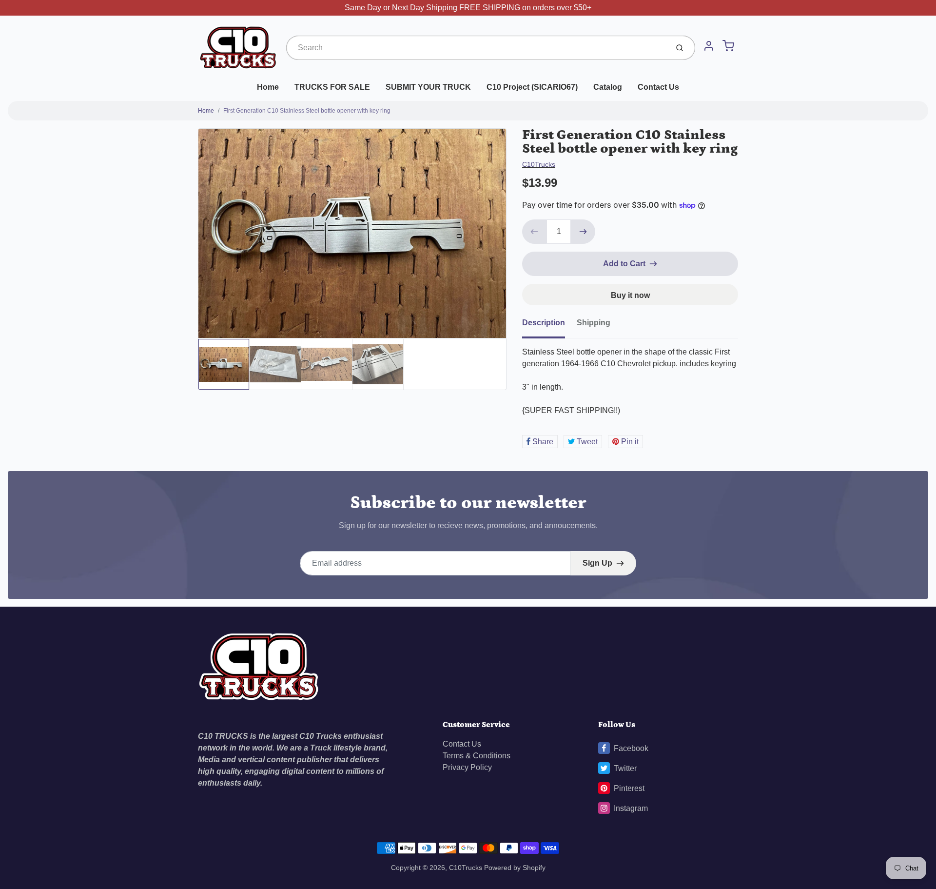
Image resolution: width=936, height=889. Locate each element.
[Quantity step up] (583, 231)
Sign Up (597, 563)
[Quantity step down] (534, 231)
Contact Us (658, 87)
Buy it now (630, 295)
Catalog (607, 87)
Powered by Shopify (515, 867)
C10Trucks (538, 164)
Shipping (593, 322)
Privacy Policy (467, 767)
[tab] (549, 325)
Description (543, 322)
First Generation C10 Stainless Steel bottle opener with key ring (306, 110)
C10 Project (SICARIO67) (532, 87)
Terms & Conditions (476, 755)
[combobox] (476, 48)
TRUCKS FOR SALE (332, 87)
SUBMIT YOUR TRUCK (428, 87)
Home (268, 87)
